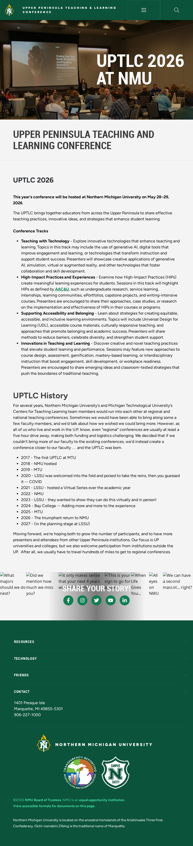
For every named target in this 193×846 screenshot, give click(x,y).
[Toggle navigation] (143, 10)
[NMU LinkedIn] (125, 600)
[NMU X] (96, 600)
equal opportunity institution (101, 800)
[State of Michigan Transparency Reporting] (80, 772)
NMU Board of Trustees (43, 800)
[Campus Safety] (115, 772)
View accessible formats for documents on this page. (54, 806)
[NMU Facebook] (68, 600)
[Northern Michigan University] (9, 10)
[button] (176, 10)
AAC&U (62, 289)
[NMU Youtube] (111, 600)
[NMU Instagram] (82, 600)
